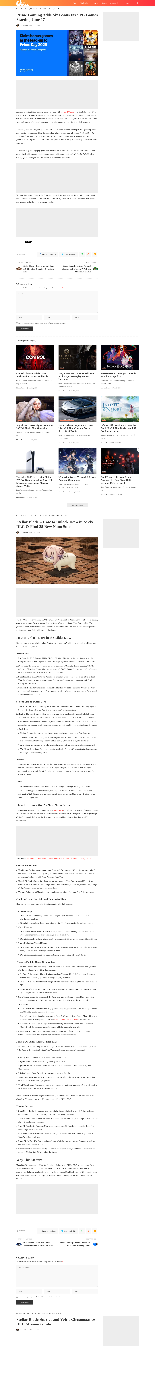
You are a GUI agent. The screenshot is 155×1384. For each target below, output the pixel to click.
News (20, 368)
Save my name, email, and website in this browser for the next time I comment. (42, 323)
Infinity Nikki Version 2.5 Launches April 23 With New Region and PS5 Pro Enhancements (118, 428)
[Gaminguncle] (22, 3)
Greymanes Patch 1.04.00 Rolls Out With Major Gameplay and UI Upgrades (76, 376)
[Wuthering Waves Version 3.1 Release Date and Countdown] (77, 461)
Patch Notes (69, 420)
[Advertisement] (57, 94)
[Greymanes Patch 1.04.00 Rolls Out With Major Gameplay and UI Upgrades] (77, 357)
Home (18, 9)
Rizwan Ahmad (24, 25)
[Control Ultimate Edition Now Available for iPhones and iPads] (35, 357)
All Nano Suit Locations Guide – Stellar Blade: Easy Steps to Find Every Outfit (58, 858)
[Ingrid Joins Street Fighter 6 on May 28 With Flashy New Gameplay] (35, 409)
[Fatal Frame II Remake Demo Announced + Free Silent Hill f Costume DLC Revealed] (120, 461)
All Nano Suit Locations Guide (66, 1019)
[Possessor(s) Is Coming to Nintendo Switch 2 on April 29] (120, 357)
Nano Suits (58, 810)
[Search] (137, 3)
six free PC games (68, 111)
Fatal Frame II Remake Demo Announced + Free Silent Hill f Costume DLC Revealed (116, 480)
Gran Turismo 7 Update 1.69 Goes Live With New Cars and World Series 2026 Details (76, 428)
